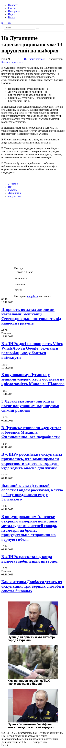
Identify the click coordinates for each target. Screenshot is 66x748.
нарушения (14, 196)
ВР (10, 186)
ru (2, 22)
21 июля (13, 183)
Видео (11, 14)
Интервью (14, 11)
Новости (13, 5)
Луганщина (14, 193)
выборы (12, 189)
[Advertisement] (33, 233)
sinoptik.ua (32, 296)
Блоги (11, 17)
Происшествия (36, 59)
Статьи (12, 8)
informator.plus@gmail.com (25, 745)
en (9, 22)
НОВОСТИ (19, 59)
